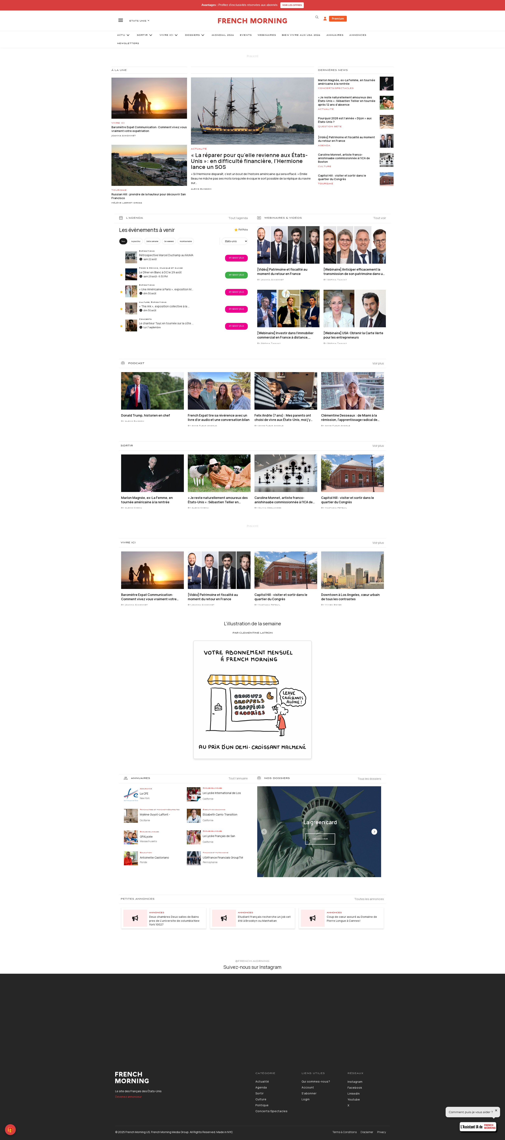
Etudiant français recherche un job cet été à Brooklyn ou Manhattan (264, 919)
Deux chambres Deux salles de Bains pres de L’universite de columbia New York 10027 (174, 920)
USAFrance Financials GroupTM (223, 857)
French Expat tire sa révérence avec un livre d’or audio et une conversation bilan (219, 417)
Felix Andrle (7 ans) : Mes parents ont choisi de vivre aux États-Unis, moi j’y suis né (282, 417)
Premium (338, 18)
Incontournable (186, 241)
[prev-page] (264, 832)
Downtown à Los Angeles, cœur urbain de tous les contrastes (350, 597)
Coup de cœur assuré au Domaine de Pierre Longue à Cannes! (352, 919)
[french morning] (252, 21)
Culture (324, 166)
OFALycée (146, 836)
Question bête (330, 126)
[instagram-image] (41, 1015)
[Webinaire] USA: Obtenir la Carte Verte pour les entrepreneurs (353, 335)
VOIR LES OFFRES (292, 5)
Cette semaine (152, 241)
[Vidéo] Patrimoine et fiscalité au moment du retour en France (346, 139)
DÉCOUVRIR (320, 839)
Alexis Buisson (201, 189)
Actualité (199, 149)
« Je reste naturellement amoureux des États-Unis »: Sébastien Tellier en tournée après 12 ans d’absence (346, 100)
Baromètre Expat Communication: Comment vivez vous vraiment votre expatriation (149, 597)
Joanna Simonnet (123, 136)
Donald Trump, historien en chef (145, 415)
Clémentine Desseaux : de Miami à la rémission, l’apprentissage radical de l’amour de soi (349, 417)
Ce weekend (169, 241)
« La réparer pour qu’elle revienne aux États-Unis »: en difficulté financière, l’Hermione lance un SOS (249, 160)
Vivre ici (118, 123)
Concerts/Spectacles (336, 88)
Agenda (324, 145)
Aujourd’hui (135, 241)
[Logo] (182, 1077)
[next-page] (374, 832)
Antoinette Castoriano (154, 857)
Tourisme (119, 190)
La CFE (144, 793)
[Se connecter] (325, 19)
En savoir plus (236, 257)
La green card (320, 822)
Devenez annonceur (128, 1097)
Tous (123, 241)
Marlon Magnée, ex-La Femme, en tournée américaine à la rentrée (346, 82)
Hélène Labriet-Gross (126, 203)
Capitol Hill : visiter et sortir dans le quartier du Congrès (342, 177)
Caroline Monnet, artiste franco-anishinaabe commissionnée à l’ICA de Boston (344, 158)
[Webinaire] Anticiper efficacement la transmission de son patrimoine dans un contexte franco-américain (354, 271)
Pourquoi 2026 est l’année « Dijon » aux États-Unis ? (345, 120)
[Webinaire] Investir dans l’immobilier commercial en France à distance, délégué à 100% (285, 335)
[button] (317, 17)
